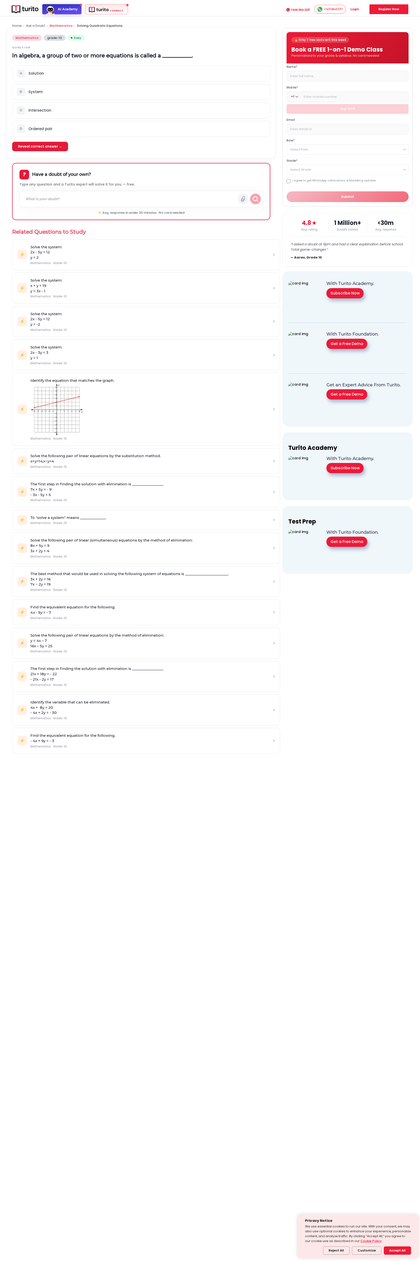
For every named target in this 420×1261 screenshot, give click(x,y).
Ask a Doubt (35, 26)
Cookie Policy (371, 1241)
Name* (292, 66)
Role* (291, 140)
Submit (347, 196)
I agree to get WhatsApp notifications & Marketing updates (334, 180)
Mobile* (292, 87)
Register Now (388, 9)
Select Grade (300, 169)
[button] (141, 73)
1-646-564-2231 (300, 9)
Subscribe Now (345, 293)
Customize (367, 1250)
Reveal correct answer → (40, 146)
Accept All (397, 1250)
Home (17, 26)
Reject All (336, 1250)
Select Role (299, 149)
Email (291, 119)
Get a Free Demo (347, 343)
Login (354, 9)
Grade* (292, 160)
